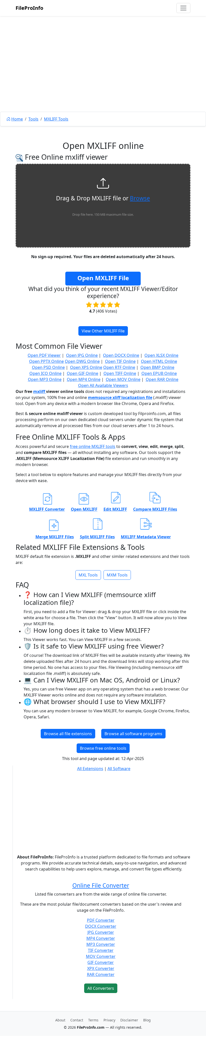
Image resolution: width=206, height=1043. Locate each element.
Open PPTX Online (46, 361)
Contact (76, 1020)
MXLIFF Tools (56, 119)
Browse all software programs (133, 733)
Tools (33, 119)
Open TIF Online (120, 361)
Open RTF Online (119, 367)
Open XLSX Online (161, 355)
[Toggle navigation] (183, 8)
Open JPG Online (82, 355)
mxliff (39, 391)
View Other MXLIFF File (103, 331)
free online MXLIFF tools (92, 446)
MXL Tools (88, 575)
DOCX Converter (100, 926)
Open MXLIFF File (103, 278)
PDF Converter (101, 920)
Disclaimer (129, 1020)
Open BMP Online (157, 367)
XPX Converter (100, 968)
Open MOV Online (123, 379)
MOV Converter (101, 956)
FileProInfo (29, 8)
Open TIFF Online (120, 373)
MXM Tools (117, 575)
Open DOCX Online (121, 355)
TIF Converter (101, 950)
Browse (140, 198)
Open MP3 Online (45, 379)
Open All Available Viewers (103, 385)
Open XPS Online (86, 367)
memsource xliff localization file (120, 397)
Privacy (109, 1020)
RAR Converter (101, 974)
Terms (93, 1020)
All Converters (100, 988)
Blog (147, 1020)
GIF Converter (100, 962)
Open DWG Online (82, 361)
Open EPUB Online (159, 373)
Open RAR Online (162, 379)
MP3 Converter (100, 944)
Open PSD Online (48, 367)
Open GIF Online (82, 373)
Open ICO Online (45, 373)
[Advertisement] (103, 75)
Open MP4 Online (83, 379)
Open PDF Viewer (44, 355)
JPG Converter (100, 932)
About (60, 1020)
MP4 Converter (100, 938)
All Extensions (90, 768)
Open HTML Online (159, 361)
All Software (119, 768)
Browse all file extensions (68, 733)
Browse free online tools (103, 748)
